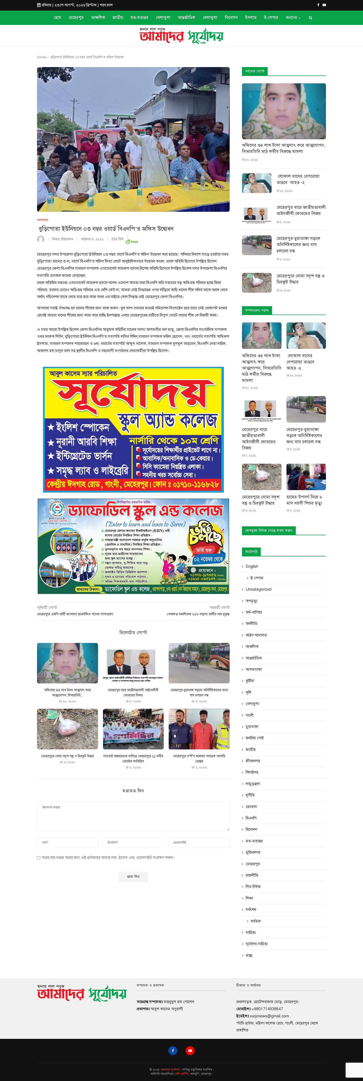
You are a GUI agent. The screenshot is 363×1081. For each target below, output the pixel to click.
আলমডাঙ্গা (254, 669)
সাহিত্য (251, 932)
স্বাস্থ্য (249, 955)
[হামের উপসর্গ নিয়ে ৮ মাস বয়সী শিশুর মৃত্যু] (306, 477)
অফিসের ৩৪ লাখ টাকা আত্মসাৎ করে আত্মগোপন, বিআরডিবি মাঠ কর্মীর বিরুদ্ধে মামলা (283, 148)
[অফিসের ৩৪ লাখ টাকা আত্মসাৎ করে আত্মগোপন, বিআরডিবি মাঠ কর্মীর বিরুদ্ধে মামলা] (67, 663)
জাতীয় (118, 17)
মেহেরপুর (76, 17)
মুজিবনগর (253, 852)
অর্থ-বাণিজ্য (254, 612)
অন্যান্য (291, 17)
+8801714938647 (267, 1009)
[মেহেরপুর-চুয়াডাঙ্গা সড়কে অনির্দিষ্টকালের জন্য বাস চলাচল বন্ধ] (199, 663)
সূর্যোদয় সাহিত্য (257, 943)
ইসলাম (251, 17)
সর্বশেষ (251, 909)
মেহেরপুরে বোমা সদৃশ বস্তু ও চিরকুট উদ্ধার (67, 756)
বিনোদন (231, 17)
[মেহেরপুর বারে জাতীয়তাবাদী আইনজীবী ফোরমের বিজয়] (133, 663)
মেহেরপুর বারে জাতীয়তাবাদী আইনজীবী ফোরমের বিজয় (301, 210)
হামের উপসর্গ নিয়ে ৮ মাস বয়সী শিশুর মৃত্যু (304, 500)
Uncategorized (258, 589)
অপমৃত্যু (252, 601)
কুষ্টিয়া (250, 680)
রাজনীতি (252, 875)
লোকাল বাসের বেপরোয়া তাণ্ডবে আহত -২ (298, 179)
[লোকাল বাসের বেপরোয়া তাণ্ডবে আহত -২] (257, 183)
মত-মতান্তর (139, 17)
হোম (57, 17)
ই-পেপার (271, 17)
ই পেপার (257, 578)
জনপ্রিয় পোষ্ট (255, 738)
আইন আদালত (256, 635)
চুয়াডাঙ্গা (252, 726)
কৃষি (248, 692)
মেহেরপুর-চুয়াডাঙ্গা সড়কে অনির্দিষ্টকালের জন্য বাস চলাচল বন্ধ (298, 244)
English (252, 566)
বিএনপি (251, 818)
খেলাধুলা (163, 17)
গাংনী (250, 715)
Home (41, 57)
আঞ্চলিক (98, 17)
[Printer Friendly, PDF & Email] (131, 241)
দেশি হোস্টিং (182, 1074)
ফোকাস (251, 806)
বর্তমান (256, 921)
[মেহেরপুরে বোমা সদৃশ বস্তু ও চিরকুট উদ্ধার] (67, 729)
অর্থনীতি (251, 623)
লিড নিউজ (253, 886)
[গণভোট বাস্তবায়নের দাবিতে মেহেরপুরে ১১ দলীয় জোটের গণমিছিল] (133, 729)
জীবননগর (253, 761)
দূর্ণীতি (250, 795)
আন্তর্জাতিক (186, 17)
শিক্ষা (249, 898)
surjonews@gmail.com (269, 1016)
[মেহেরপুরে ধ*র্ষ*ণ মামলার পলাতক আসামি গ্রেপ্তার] (199, 729)
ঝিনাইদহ (252, 772)
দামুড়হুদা (253, 783)
